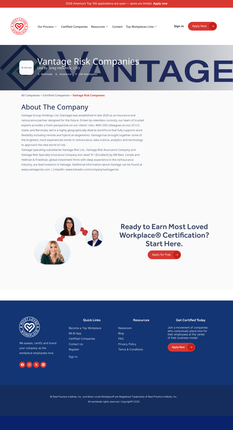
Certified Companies (74, 26)
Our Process (46, 26)
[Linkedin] (43, 365)
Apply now (160, 3)
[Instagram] (29, 365)
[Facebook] (22, 365)
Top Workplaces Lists (140, 26)
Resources (98, 26)
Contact (117, 26)
